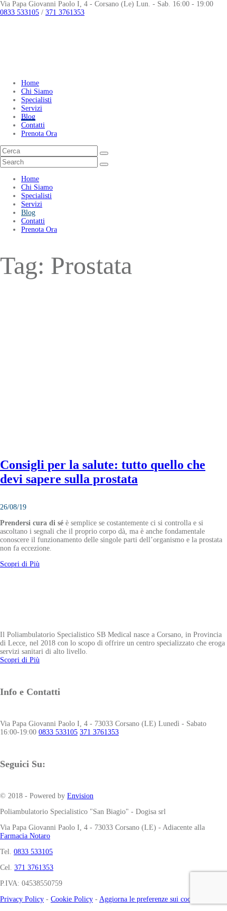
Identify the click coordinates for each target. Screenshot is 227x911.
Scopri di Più (20, 564)
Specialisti (36, 100)
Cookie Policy (72, 899)
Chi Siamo (37, 91)
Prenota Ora (39, 134)
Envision (80, 796)
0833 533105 (19, 12)
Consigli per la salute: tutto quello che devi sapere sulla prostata (102, 472)
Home (30, 83)
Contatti (33, 125)
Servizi (31, 108)
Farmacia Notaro (25, 836)
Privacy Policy (22, 899)
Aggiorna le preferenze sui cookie (149, 899)
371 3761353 (64, 12)
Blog (28, 117)
